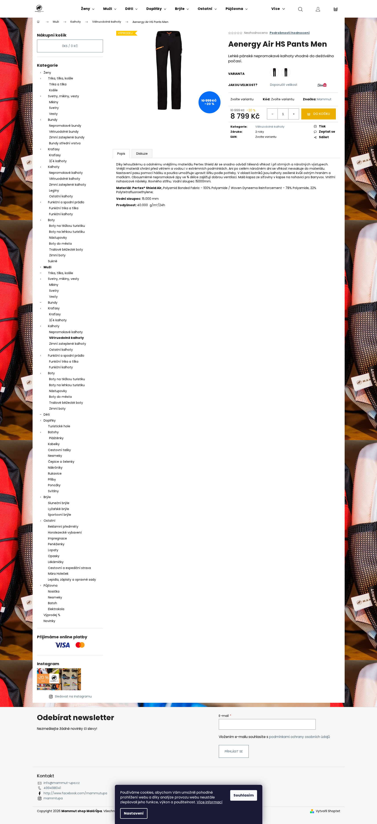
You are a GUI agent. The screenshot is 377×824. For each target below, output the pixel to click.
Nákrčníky (55, 467)
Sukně (52, 261)
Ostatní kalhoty (61, 196)
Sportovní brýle (59, 514)
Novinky (49, 621)
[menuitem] (88, 9)
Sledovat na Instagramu (73, 696)
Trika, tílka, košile (60, 78)
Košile (53, 90)
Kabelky (54, 444)
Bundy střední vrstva (65, 143)
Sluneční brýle (58, 503)
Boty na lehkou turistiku (67, 231)
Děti (47, 414)
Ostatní (49, 520)
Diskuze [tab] (142, 153)
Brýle (47, 497)
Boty (51, 220)
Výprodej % (52, 615)
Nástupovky (58, 237)
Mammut (324, 99)
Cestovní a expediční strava (69, 568)
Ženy (47, 72)
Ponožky (54, 485)
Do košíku (321, 114)
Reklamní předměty (63, 526)
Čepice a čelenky (61, 461)
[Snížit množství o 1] (272, 114)
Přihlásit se (234, 751)
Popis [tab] (121, 153)
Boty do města (60, 243)
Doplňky (50, 420)
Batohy (53, 432)
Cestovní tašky (59, 450)
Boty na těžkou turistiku (67, 226)
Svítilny (53, 491)
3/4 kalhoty (58, 161)
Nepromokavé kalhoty (66, 173)
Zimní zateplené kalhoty (67, 184)
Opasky (53, 556)
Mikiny (53, 102)
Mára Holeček (58, 573)
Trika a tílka (57, 84)
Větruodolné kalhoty (64, 178)
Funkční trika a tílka (63, 208)
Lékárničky (56, 562)
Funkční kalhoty (61, 214)
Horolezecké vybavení (65, 532)
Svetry (54, 108)
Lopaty (53, 550)
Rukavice (55, 473)
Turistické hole (59, 426)
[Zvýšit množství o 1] (293, 114)
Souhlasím (244, 795)
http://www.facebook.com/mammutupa (75, 793)
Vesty (53, 114)
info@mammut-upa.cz (62, 783)
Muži (47, 267)
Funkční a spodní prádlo (66, 202)
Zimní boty (57, 255)
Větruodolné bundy (64, 131)
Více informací (210, 802)
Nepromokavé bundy (65, 125)
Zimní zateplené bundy (67, 137)
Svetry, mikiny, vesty (63, 96)
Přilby (52, 479)
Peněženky (56, 544)
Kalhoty (53, 167)
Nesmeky (55, 455)
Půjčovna (50, 585)
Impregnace (57, 538)
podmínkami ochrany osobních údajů (299, 736)
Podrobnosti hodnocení (290, 33)
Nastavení (134, 813)
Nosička (53, 591)
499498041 (52, 788)
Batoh (52, 603)
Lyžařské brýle (58, 509)
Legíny (54, 190)
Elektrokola (56, 609)
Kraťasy (54, 149)
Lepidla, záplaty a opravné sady (72, 579)
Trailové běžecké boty (66, 249)
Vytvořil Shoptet (328, 811)
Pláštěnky (56, 438)
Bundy (52, 119)
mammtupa (53, 798)
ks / (70, 46)
